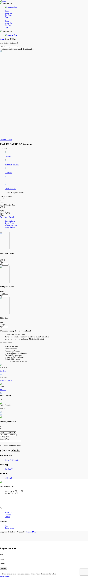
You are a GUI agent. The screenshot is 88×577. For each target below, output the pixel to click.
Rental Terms (9, 528)
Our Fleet (8, 15)
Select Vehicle (5, 576)
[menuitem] (11, 7)
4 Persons (8, 173)
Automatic (8, 165)
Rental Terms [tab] (9, 223)
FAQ (6, 526)
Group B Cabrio (6, 140)
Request (3, 568)
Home (7, 11)
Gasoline (8, 157)
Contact (7, 17)
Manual (16, 165)
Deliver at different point (11, 446)
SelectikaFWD (31, 532)
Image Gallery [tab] (10, 227)
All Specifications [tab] (11, 225)
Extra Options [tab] (10, 221)
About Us (8, 13)
